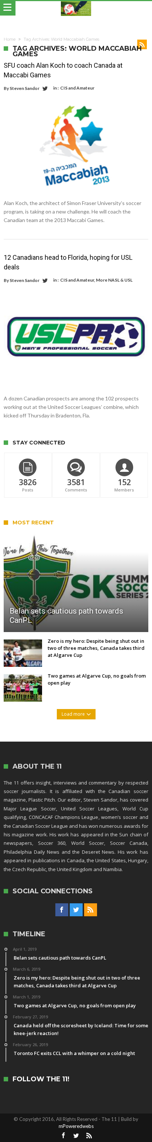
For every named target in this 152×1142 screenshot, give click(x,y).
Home (9, 39)
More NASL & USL (114, 280)
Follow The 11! (41, 1079)
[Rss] (90, 910)
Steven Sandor (24, 88)
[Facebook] (61, 910)
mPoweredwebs (76, 1126)
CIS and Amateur (77, 88)
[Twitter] (76, 910)
